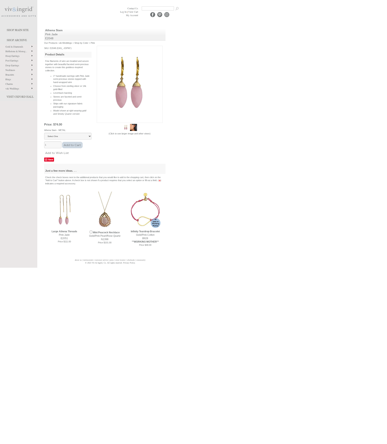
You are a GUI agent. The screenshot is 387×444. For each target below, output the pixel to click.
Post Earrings (11, 60)
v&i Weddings (12, 88)
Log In (123, 11)
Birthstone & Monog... (16, 51)
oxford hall (18, 96)
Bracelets (9, 74)
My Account (132, 15)
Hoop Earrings (12, 55)
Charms (9, 83)
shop (18, 39)
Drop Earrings (12, 65)
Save (50, 159)
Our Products (50, 43)
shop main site (18, 29)
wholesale (131, 260)
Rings (8, 79)
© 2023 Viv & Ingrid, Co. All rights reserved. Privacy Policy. (110, 263)
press (112, 260)
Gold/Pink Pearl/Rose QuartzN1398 (105, 236)
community (141, 260)
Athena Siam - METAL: (55, 130)
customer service (101, 260)
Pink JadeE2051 (64, 235)
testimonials (88, 260)
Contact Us (132, 8)
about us (78, 260)
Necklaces (10, 70)
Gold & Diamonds (14, 46)
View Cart (133, 11)
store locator (120, 260)
